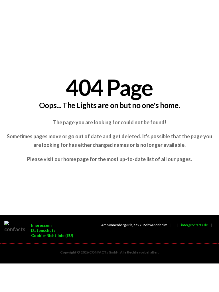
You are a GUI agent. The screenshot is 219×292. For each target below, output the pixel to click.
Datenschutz (43, 230)
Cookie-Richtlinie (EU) (52, 235)
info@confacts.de (194, 225)
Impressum (41, 225)
